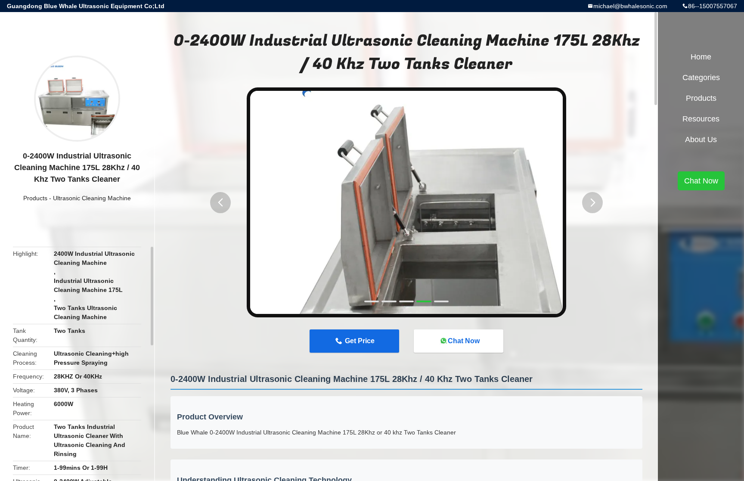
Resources (700, 119)
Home (701, 57)
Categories (701, 77)
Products (35, 198)
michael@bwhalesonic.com (630, 6)
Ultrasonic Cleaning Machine (92, 198)
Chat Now (464, 340)
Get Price (360, 340)
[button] (220, 202)
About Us (701, 139)
